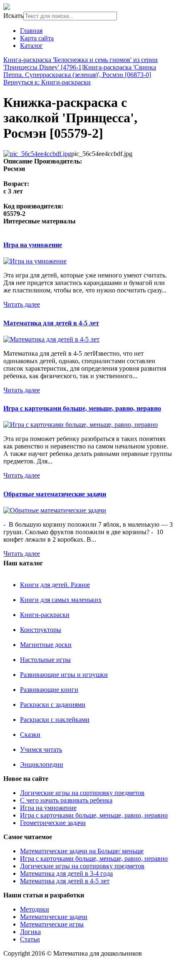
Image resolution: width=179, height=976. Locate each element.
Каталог (31, 45)
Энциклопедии (41, 764)
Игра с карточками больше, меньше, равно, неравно (82, 408)
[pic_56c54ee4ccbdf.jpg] (37, 153)
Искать (13, 15)
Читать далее (21, 304)
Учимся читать (41, 749)
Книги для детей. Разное (55, 584)
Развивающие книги (49, 689)
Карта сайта (37, 38)
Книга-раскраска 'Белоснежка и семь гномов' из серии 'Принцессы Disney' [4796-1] (80, 63)
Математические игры (52, 924)
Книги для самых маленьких (61, 599)
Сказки (30, 734)
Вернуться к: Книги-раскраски (47, 82)
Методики (34, 909)
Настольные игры (45, 659)
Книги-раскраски (45, 614)
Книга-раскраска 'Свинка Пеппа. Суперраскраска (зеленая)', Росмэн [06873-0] (79, 71)
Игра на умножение (32, 244)
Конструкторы (40, 629)
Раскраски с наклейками (55, 719)
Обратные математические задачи (54, 494)
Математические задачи (53, 916)
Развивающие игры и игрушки (64, 674)
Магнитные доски (46, 644)
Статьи (30, 939)
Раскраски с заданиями (52, 704)
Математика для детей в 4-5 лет (51, 323)
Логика (30, 931)
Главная (31, 30)
